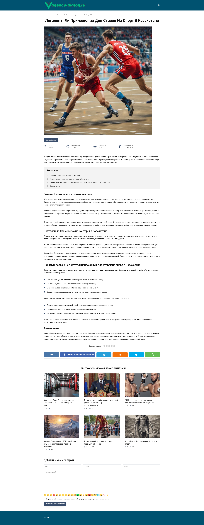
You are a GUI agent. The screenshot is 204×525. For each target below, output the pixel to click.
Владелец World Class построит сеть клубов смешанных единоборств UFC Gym (60, 402)
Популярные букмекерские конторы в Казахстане (70, 179)
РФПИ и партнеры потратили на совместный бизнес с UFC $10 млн (140, 401)
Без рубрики (51, 140)
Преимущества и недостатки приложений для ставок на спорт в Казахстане (80, 182)
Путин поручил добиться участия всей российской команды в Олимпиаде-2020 (101, 402)
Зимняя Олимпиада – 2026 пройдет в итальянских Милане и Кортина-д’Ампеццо (60, 444)
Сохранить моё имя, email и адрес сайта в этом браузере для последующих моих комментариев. (77, 499)
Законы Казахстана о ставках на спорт (65, 175)
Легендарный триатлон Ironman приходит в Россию (98, 442)
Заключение (55, 186)
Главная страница (50, 15)
